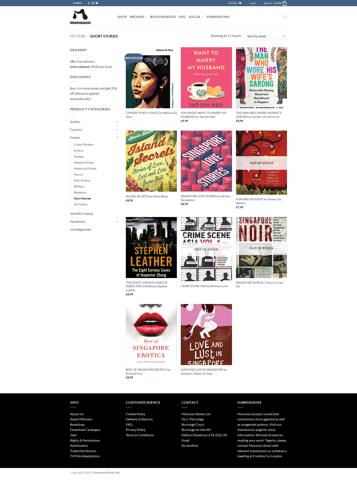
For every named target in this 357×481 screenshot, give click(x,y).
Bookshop (77, 424)
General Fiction (84, 162)
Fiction (77, 36)
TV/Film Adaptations (85, 456)
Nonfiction (77, 221)
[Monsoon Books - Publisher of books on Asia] (90, 16)
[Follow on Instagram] (93, 3)
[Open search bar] (285, 16)
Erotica (78, 150)
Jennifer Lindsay (81, 213)
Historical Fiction (85, 168)
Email (185, 440)
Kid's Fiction (82, 180)
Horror (78, 174)
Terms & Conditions (140, 435)
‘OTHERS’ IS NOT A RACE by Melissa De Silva (151, 114)
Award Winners (81, 419)
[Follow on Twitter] (96, 3)
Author (75, 122)
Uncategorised (80, 229)
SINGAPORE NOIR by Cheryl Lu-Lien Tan (259, 284)
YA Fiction (80, 204)
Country (76, 129)
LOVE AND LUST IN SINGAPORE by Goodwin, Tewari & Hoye (204, 371)
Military (79, 186)
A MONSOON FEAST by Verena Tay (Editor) (258, 201)
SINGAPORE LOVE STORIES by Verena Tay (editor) (205, 198)
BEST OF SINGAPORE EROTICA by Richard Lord (148, 371)
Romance (80, 192)
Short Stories (82, 198)
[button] (253, 3)
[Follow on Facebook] (89, 3)
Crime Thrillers (84, 144)
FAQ (182, 17)
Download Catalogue (85, 429)
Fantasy (79, 156)
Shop (122, 17)
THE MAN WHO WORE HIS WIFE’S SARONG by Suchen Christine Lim (258, 114)
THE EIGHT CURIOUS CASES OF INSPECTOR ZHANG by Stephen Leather (147, 286)
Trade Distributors (83, 451)
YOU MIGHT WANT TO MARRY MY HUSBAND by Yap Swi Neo (204, 114)
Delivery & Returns (139, 419)
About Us (77, 414)
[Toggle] (117, 121)
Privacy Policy (136, 429)
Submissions (218, 17)
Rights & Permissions (85, 440)
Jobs (73, 435)
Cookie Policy (135, 414)
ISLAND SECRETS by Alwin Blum (147, 196)
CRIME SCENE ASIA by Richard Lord (204, 286)
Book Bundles (163, 17)
